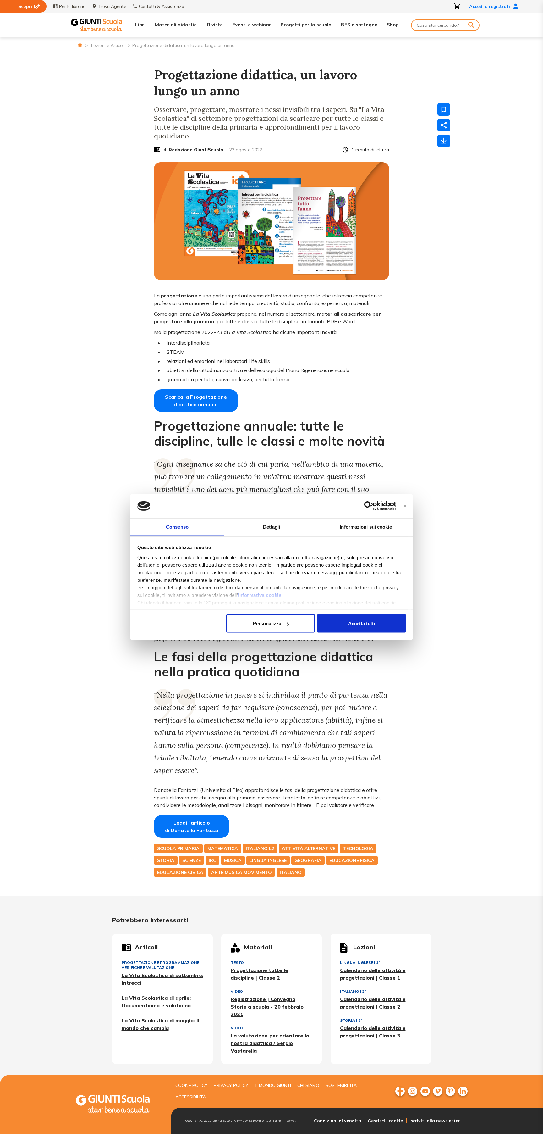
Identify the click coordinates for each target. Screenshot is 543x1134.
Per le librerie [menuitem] (72, 6)
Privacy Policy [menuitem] (231, 1085)
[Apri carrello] (457, 6)
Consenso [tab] (177, 526)
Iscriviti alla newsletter (434, 1121)
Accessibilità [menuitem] (190, 1097)
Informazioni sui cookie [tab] (366, 526)
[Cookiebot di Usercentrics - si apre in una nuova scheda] (368, 506)
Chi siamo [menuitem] (308, 1085)
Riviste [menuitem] (215, 25)
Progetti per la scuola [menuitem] (306, 25)
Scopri (25, 6)
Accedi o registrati (489, 6)
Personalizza (267, 623)
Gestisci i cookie (385, 1121)
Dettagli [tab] (271, 526)
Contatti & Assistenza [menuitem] (161, 6)
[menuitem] (400, 1091)
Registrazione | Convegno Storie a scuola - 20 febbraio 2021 (267, 1006)
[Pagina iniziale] (80, 45)
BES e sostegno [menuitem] (359, 25)
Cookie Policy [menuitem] (191, 1085)
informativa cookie (259, 595)
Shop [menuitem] (392, 25)
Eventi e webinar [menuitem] (251, 25)
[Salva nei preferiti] (443, 109)
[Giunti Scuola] (96, 25)
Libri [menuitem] (140, 25)
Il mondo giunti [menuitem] (273, 1085)
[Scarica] (443, 141)
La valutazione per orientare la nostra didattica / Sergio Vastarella (270, 1043)
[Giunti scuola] (119, 1105)
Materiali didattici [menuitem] (176, 25)
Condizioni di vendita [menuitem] (337, 1121)
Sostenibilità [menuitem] (341, 1085)
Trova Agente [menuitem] (112, 6)
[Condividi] (443, 125)
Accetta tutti (361, 623)
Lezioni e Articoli (108, 45)
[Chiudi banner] (405, 506)
